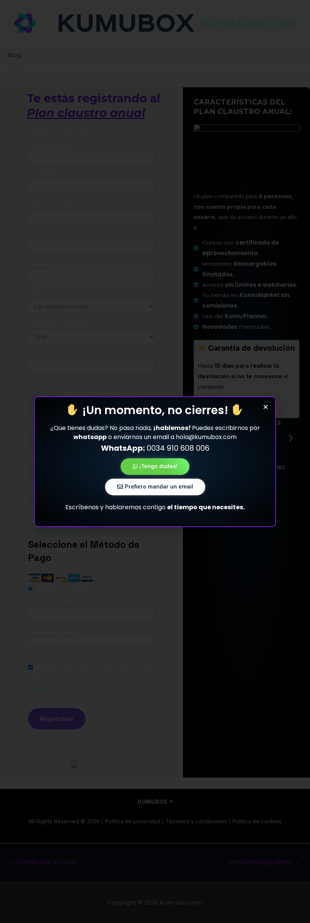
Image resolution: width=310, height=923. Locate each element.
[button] (155, 466)
